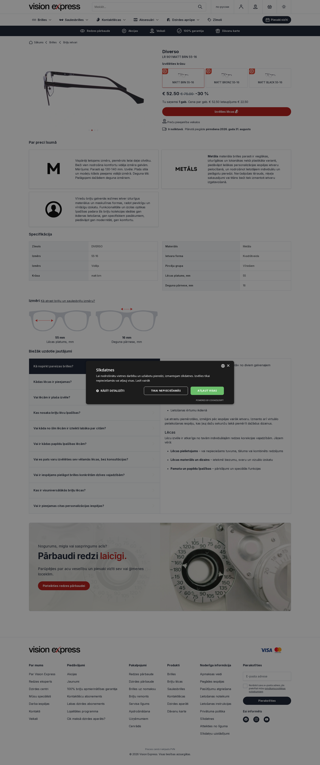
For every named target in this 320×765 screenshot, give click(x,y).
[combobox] (223, 366)
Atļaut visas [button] (207, 390)
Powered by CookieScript (210, 400)
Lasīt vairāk (143, 380)
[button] (110, 391)
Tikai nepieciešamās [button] (166, 390)
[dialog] (160, 382)
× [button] (228, 365)
